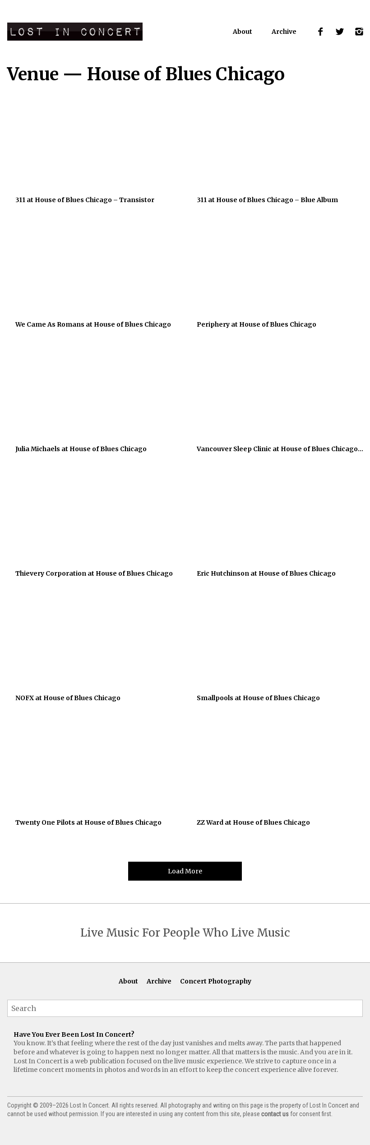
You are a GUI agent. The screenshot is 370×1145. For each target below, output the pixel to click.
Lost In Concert (75, 32)
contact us (275, 1113)
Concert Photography (215, 981)
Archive (284, 31)
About (242, 31)
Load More (185, 871)
